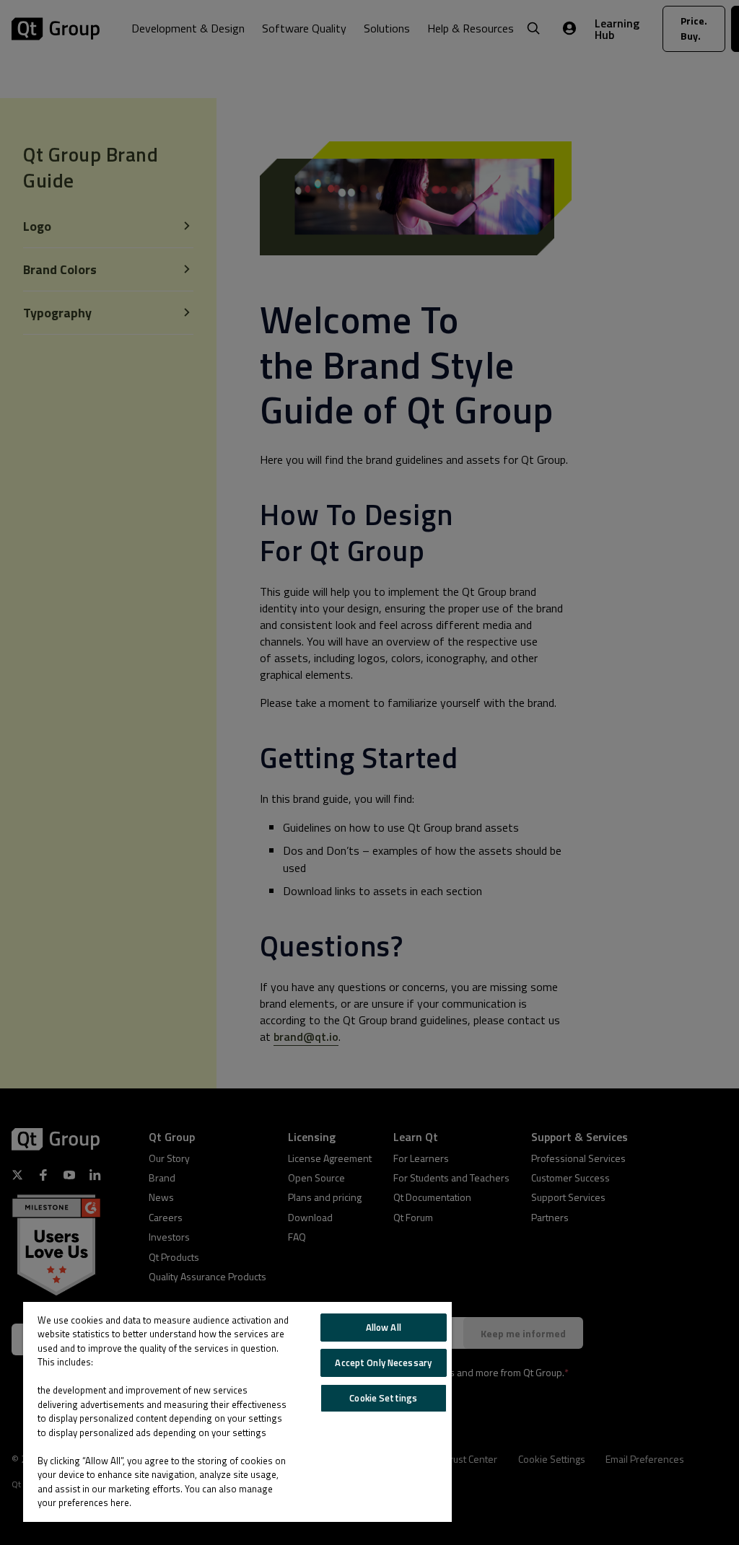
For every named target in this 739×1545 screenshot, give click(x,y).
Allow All (383, 1327)
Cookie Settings (383, 1398)
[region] (237, 1412)
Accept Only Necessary (383, 1362)
